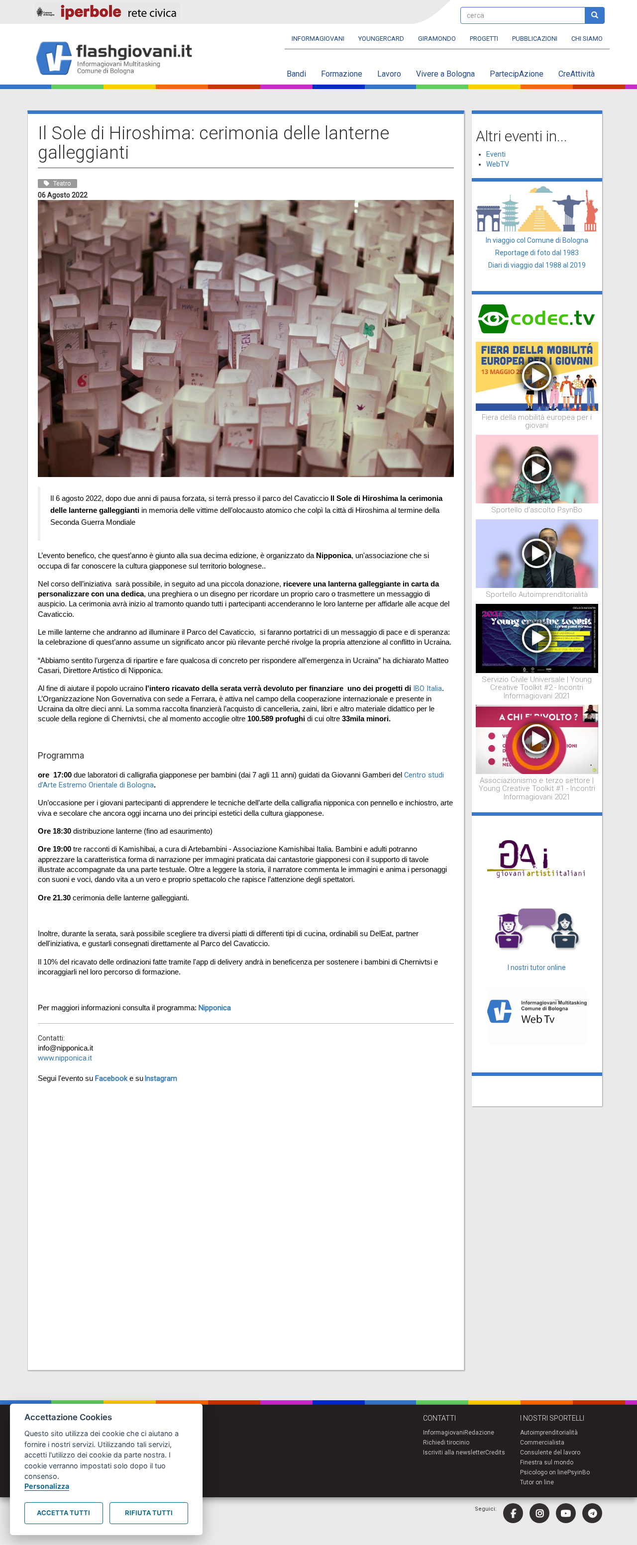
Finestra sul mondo (546, 1462)
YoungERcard (381, 38)
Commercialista (542, 1442)
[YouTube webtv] (566, 1513)
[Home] (118, 59)
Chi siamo (587, 38)
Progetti (484, 38)
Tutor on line (537, 1482)
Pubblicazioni (534, 38)
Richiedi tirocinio (446, 1442)
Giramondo (437, 38)
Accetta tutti (63, 1513)
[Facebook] (513, 1513)
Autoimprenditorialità (549, 1432)
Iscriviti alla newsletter (454, 1452)
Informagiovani (318, 38)
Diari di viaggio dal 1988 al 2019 (537, 265)
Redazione (479, 1432)
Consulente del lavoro (550, 1452)
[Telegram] (592, 1513)
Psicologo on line (543, 1472)
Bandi (296, 74)
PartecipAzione (516, 74)
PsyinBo (578, 1472)
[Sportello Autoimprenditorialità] (537, 553)
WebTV (497, 164)
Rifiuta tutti (149, 1513)
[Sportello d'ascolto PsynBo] (537, 469)
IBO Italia (426, 688)
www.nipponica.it (65, 1058)
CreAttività (576, 74)
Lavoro (389, 74)
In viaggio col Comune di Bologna (537, 240)
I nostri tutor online (537, 967)
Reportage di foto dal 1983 (537, 253)
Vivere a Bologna (445, 74)
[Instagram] (539, 1513)
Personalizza (46, 1486)
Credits (495, 1452)
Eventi (496, 154)
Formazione (341, 74)
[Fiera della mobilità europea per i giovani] (537, 376)
